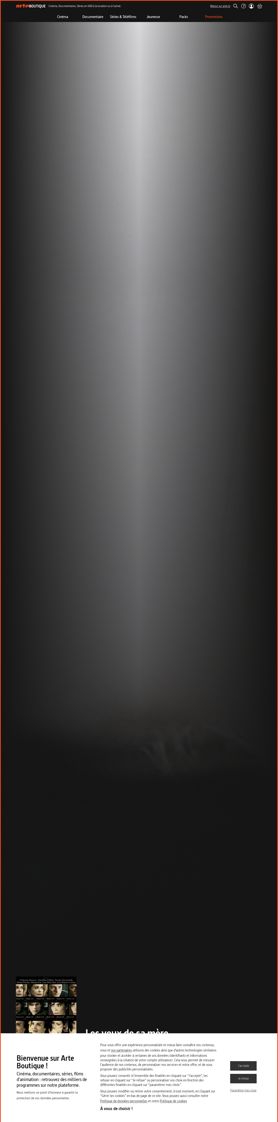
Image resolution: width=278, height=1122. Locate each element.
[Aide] (243, 6)
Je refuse (243, 1078)
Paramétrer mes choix (243, 1090)
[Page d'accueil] (31, 6)
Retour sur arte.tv (220, 6)
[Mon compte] (251, 6)
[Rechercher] (235, 6)
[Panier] (259, 6)
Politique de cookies (173, 1101)
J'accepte (243, 1066)
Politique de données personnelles (123, 1101)
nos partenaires (121, 1050)
